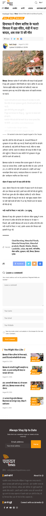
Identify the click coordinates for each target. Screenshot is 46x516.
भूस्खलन (23, 251)
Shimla (28, 246)
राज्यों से (34, 358)
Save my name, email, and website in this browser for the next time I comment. (24, 332)
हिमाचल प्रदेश (19, 18)
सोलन (11, 18)
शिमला (5, 18)
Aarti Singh (12, 44)
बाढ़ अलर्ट (29, 249)
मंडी (27, 251)
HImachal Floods (31, 241)
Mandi (22, 246)
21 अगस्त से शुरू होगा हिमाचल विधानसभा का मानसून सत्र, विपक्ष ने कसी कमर (14, 401)
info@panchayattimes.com (18, 470)
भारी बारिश (36, 249)
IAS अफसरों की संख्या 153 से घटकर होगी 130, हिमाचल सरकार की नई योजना (15, 386)
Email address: (17, 442)
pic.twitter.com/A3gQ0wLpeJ (22, 123)
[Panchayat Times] (10, 2)
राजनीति (34, 399)
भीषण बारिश (15, 251)
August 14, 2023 (28, 131)
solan (23, 249)
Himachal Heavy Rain (20, 243)
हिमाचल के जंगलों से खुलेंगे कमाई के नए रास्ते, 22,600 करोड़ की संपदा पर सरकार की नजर (15, 370)
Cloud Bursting (18, 241)
